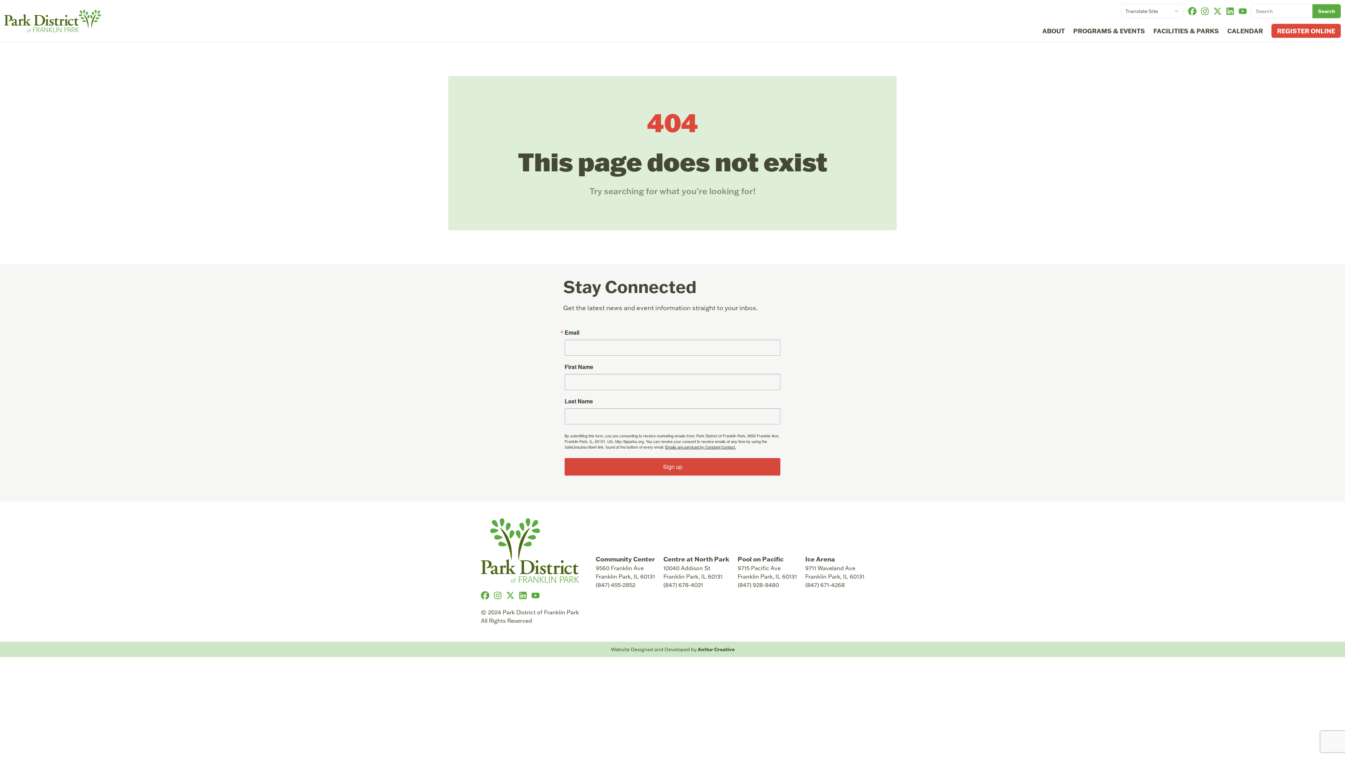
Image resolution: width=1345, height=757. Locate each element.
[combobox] (1152, 11)
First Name (579, 367)
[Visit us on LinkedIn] (1230, 11)
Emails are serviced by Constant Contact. (700, 447)
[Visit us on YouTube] (1243, 11)
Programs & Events (1109, 31)
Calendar (1245, 31)
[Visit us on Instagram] (1205, 11)
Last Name (579, 401)
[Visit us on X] (1217, 11)
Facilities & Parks (1186, 31)
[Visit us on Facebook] (1192, 11)
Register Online (1306, 31)
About (1053, 31)
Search (1326, 11)
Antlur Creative (716, 649)
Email (572, 332)
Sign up (672, 467)
